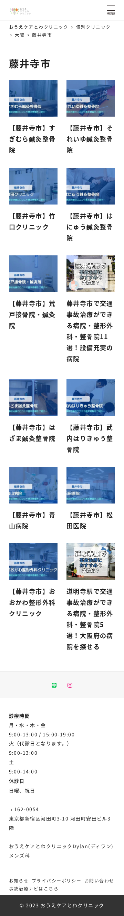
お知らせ (19, 880)
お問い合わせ (99, 880)
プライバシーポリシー (56, 880)
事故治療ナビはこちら (34, 888)
